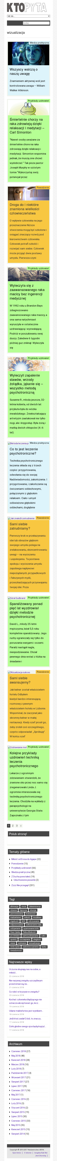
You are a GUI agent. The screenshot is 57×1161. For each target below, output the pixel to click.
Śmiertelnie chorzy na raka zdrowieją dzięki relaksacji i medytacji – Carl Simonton (27, 125)
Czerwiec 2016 (18, 1099)
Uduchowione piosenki (24, 880)
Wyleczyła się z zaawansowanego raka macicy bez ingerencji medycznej (27, 291)
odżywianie (15, 928)
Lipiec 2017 (16, 1086)
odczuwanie (33, 921)
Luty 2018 (16, 1069)
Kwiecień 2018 (18, 1060)
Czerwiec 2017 (18, 1090)
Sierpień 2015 (18, 1112)
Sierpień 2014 (18, 1134)
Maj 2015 (15, 1125)
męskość (14, 921)
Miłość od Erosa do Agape (23, 859)
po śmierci (15, 936)
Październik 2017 (19, 1073)
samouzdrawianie (30, 936)
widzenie (22, 943)
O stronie (27, 1153)
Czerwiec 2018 (18, 1051)
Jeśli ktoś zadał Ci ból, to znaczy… (25, 1018)
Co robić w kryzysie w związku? (24, 992)
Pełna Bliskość (29, 932)
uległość (37, 939)
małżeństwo (15, 917)
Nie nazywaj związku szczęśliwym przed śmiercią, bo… (26, 982)
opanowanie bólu (31, 928)
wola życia (15, 947)
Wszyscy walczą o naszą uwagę (24, 71)
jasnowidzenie (16, 914)
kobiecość (31, 914)
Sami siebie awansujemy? (20, 679)
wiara (12, 943)
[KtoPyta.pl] (27, 11)
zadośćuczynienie (31, 947)
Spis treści (16, 1153)
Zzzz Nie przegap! (20, 885)
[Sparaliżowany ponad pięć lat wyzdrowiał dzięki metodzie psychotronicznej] (16, 598)
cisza (23, 906)
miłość (27, 917)
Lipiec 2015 (16, 1116)
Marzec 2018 (17, 1064)
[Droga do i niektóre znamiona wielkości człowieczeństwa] (28, 199)
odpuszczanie (16, 925)
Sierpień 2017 (18, 1082)
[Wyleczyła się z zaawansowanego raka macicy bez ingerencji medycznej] (28, 279)
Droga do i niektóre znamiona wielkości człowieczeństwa (24, 208)
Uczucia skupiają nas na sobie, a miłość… (24, 971)
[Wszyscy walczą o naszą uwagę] (28, 63)
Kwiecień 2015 (18, 1129)
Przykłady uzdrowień (38, 100)
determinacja (35, 906)
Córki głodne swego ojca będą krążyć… (27, 1026)
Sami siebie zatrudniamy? (20, 525)
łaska (44, 947)
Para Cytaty (15, 932)
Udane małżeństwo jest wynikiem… (26, 1011)
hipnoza (23, 910)
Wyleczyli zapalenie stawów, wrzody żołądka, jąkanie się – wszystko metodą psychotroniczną (26, 384)
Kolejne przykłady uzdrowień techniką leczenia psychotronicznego (24, 759)
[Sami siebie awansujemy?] (19, 672)
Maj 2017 (15, 1094)
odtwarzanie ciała (33, 925)
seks (43, 936)
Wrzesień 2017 (18, 1077)
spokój (13, 939)
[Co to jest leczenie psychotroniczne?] (27, 443)
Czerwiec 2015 (18, 1121)
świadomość (16, 950)
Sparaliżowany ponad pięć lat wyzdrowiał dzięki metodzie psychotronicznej (26, 610)
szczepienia (25, 939)
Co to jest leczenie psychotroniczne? (24, 450)
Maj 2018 (15, 1056)
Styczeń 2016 (18, 1107)
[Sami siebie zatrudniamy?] (21, 518)
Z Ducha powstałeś (20, 876)
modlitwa (37, 917)
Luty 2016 (16, 1103)
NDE (23, 921)
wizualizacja (34, 943)
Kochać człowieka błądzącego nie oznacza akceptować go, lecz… (25, 1001)
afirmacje (14, 906)
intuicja (33, 910)
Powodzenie (43, 187)
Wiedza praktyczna (39, 42)
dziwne (13, 910)
